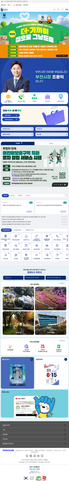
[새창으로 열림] (34, 35)
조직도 (64, 450)
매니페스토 (39, 129)
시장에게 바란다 (6, 134)
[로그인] (54, 9)
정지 (63, 56)
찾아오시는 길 (57, 450)
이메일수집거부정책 (39, 450)
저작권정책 (49, 450)
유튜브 (42, 456)
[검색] (62, 9)
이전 (58, 184)
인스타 (38, 456)
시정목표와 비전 (6, 129)
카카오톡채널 (34, 456)
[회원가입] (58, 9)
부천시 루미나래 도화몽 (52, 277)
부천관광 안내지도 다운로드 (32, 277)
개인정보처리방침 (8, 450)
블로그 (27, 456)
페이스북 (31, 456)
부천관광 (6, 277)
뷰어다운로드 (34, 452)
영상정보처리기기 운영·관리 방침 (24, 450)
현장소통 (39, 134)
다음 (65, 56)
